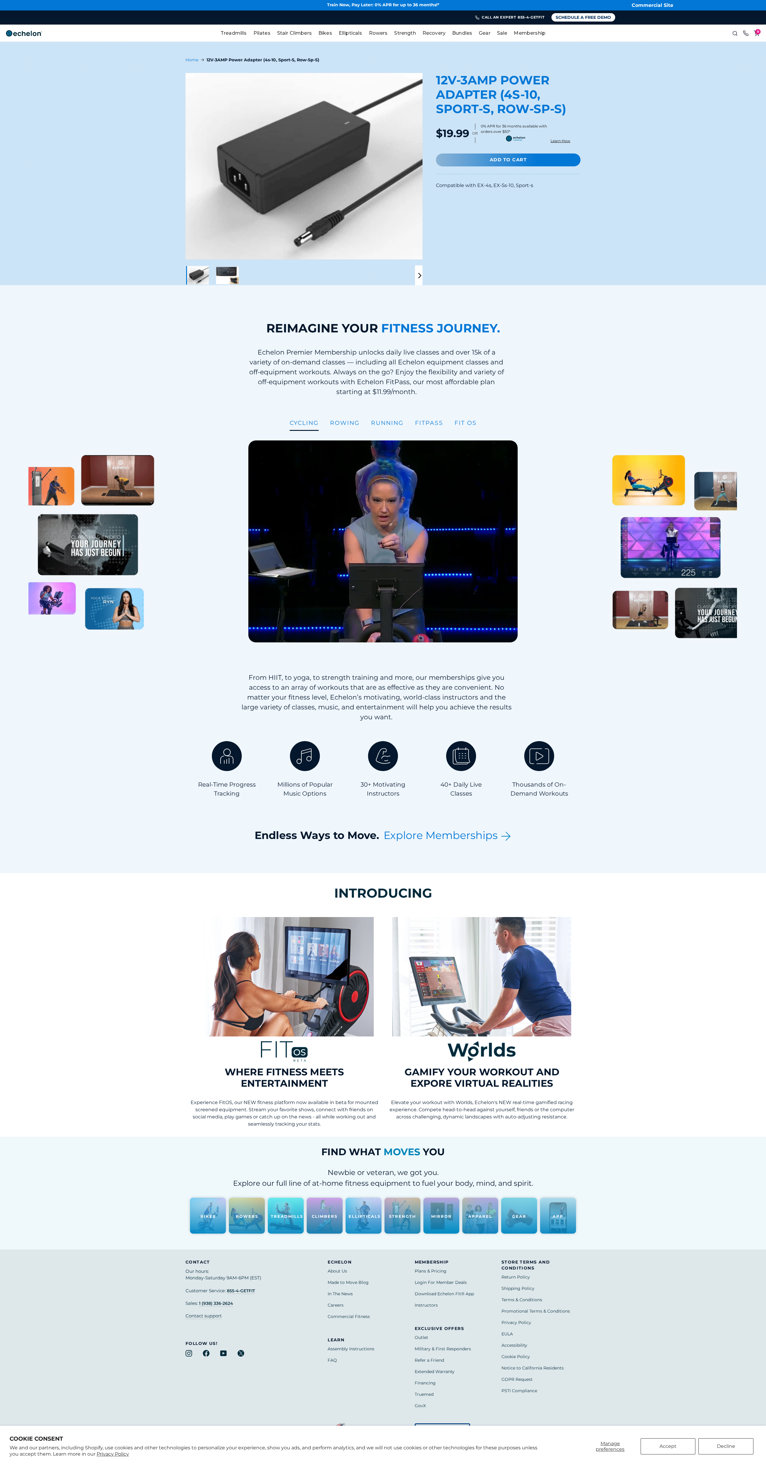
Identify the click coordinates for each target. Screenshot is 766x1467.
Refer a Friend (429, 1360)
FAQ (332, 1360)
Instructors (426, 1305)
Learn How (560, 141)
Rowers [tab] (378, 33)
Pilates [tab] (261, 33)
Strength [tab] (405, 33)
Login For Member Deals (441, 1282)
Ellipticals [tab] (350, 33)
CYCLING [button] (304, 422)
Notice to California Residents (532, 1368)
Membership (529, 33)
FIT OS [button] (466, 422)
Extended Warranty (435, 1371)
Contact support (204, 1316)
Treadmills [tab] (234, 33)
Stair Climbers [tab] (294, 33)
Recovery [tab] (434, 33)
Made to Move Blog (348, 1282)
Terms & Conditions (521, 1299)
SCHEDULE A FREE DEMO (583, 17)
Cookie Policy (515, 1356)
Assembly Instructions (351, 1349)
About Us (337, 1271)
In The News (340, 1293)
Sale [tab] (502, 33)
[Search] (734, 33)
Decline (726, 1446)
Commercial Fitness (349, 1316)
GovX (420, 1405)
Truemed (424, 1394)
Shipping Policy (517, 1288)
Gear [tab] (484, 33)
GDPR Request (517, 1379)
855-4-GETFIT (241, 1290)
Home (192, 60)
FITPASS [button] (429, 422)
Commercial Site (652, 5)
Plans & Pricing (430, 1271)
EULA (507, 1334)
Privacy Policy (113, 1454)
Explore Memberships (442, 835)
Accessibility (514, 1345)
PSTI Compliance (519, 1390)
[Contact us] (745, 33)
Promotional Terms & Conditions (535, 1311)
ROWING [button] (345, 422)
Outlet (421, 1337)
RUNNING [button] (387, 422)
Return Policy (515, 1277)
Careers (336, 1305)
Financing (425, 1383)
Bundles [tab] (462, 33)
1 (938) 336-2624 (216, 1303)
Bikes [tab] (325, 33)
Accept (668, 1446)
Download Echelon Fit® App (444, 1293)
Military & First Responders (443, 1349)
